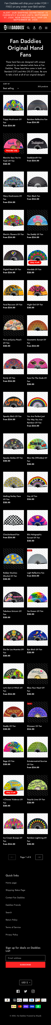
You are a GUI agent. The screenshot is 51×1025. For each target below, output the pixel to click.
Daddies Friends (13, 905)
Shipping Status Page (15, 890)
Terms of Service (13, 927)
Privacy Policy (12, 934)
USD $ (25, 982)
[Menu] (46, 27)
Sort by (6, 84)
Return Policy (11, 919)
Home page (11, 882)
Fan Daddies (21, 1016)
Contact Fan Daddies (15, 897)
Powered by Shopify (34, 1016)
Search (9, 912)
